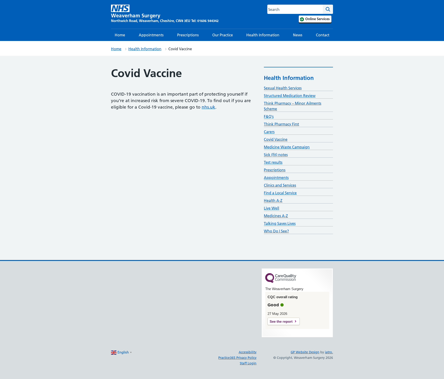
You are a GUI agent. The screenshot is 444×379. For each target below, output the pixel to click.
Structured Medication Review (289, 95)
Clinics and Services (280, 185)
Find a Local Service (280, 193)
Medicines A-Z (276, 215)
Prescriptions (188, 35)
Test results (273, 162)
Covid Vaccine (275, 139)
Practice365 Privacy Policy (237, 358)
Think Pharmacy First (281, 124)
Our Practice (222, 35)
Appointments (151, 35)
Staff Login (248, 363)
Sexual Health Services (283, 88)
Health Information (262, 35)
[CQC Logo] (280, 282)
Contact (322, 35)
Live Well (271, 208)
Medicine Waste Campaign (287, 147)
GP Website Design (305, 352)
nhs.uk (208, 107)
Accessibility (247, 352)
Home (120, 35)
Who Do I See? (276, 231)
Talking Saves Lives (280, 223)
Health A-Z (273, 200)
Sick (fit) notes (276, 154)
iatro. (329, 352)
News (297, 35)
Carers (269, 131)
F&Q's (269, 116)
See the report (281, 321)
